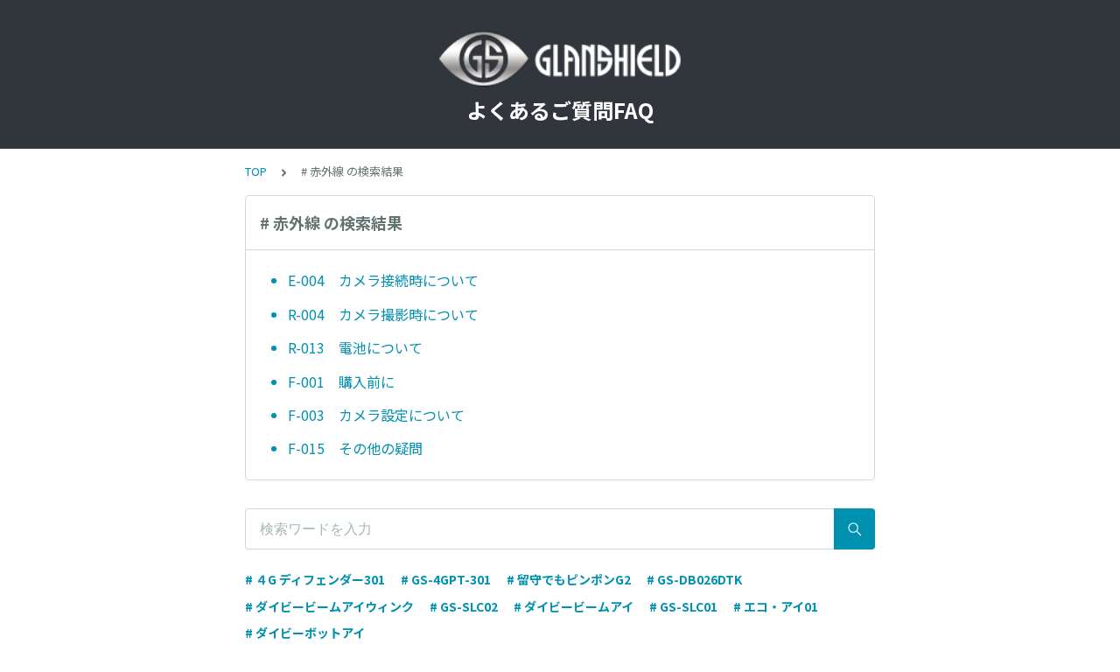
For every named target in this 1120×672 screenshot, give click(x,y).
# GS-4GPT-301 (446, 579)
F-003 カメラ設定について (376, 414)
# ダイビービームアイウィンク (329, 606)
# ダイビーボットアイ (305, 632)
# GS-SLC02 (464, 606)
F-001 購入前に (341, 381)
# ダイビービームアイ (574, 606)
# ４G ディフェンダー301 (315, 579)
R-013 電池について (355, 347)
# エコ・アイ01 (775, 606)
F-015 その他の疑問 (355, 448)
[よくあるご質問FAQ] (560, 59)
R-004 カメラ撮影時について (383, 314)
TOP (256, 171)
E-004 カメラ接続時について (383, 280)
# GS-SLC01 (683, 606)
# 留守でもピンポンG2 (569, 579)
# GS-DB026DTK (694, 579)
